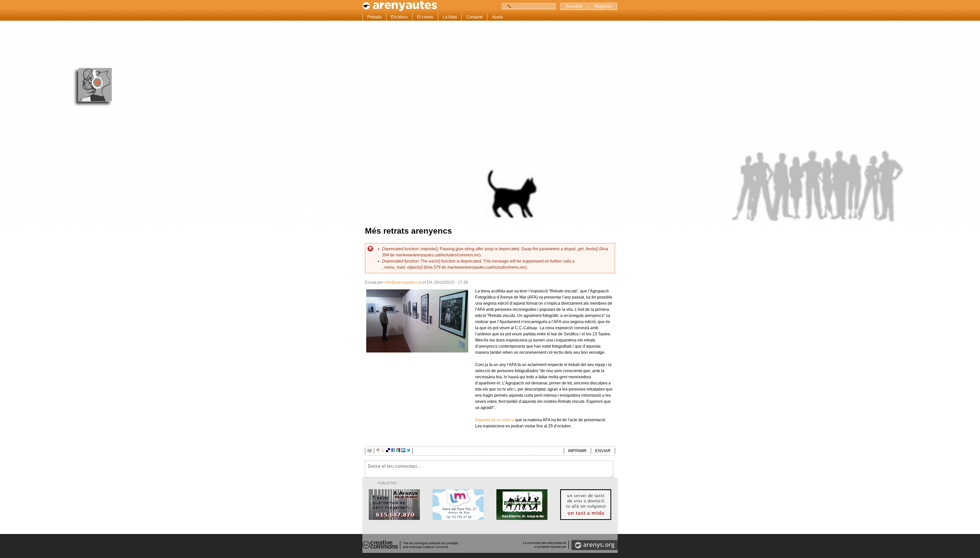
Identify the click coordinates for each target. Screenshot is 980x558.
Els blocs (399, 17)
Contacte (474, 17)
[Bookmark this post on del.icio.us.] (388, 451)
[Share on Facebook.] (393, 451)
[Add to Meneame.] (383, 451)
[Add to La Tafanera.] (378, 451)
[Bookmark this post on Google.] (398, 451)
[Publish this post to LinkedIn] (403, 451)
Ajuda (497, 17)
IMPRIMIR (577, 451)
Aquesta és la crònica (494, 420)
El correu (425, 17)
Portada (374, 17)
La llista (450, 17)
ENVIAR (603, 451)
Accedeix (574, 6)
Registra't (602, 6)
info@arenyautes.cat (403, 282)
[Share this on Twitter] (408, 451)
